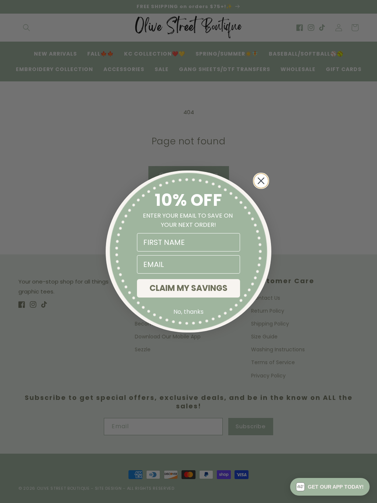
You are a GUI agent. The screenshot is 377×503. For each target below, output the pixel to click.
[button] (330, 487)
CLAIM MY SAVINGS (188, 288)
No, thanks (188, 311)
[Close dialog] (261, 180)
